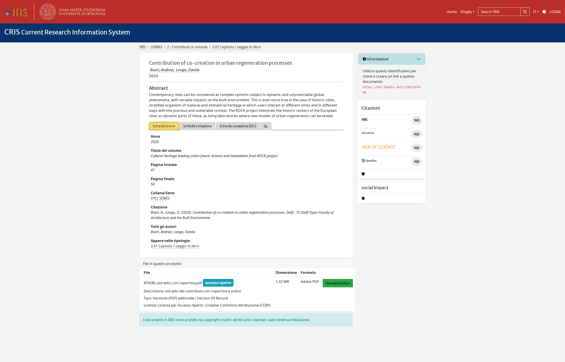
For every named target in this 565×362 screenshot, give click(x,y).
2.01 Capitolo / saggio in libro (236, 46)
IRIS (142, 46)
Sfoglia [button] (466, 11)
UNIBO (156, 46)
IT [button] (534, 11)
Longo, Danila (187, 70)
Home (452, 11)
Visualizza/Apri (338, 283)
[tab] (265, 126)
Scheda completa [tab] (197, 126)
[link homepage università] (71, 12)
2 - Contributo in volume (187, 46)
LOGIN (555, 11)
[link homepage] (16, 11)
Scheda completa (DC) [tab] (238, 126)
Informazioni (377, 59)
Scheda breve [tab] (164, 126)
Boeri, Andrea (161, 70)
